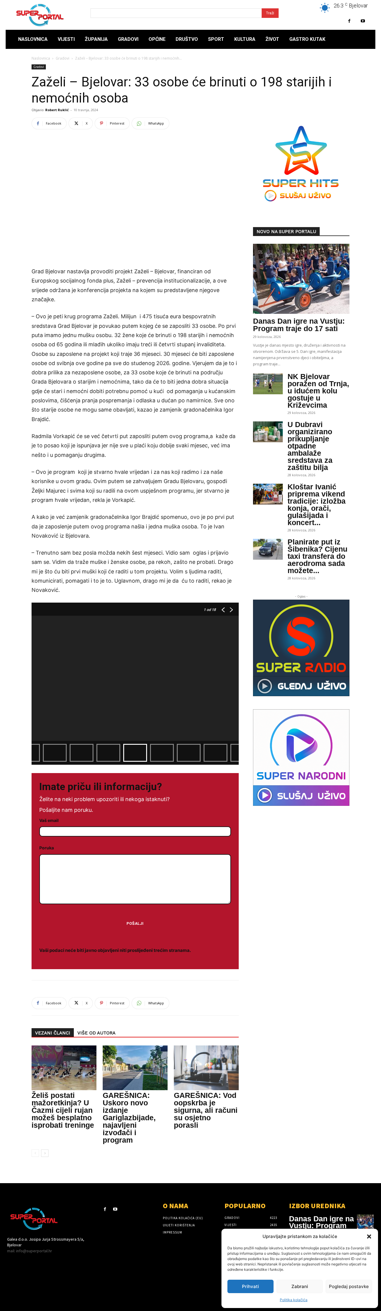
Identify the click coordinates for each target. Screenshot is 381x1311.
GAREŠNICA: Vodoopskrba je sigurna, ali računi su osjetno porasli (206, 1110)
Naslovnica (41, 58)
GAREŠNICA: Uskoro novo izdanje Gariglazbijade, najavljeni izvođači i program (129, 1117)
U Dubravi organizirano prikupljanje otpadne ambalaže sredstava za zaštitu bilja (310, 445)
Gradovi (62, 58)
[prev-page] (35, 1153)
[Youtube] (362, 21)
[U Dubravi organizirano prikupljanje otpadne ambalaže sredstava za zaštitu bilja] (268, 431)
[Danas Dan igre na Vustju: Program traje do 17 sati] (301, 279)
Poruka (46, 847)
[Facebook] (349, 21)
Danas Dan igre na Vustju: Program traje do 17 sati (299, 325)
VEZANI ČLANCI (52, 1033)
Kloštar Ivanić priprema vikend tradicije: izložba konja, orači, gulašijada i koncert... (317, 504)
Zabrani (299, 1286)
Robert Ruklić (57, 110)
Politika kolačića (293, 1300)
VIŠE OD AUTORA (96, 1033)
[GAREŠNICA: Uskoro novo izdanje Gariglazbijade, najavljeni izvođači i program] (135, 1067)
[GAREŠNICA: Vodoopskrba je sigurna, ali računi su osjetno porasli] (206, 1067)
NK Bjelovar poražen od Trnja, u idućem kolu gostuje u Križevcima (318, 390)
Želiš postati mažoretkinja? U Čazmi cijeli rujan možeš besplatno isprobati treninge (63, 1110)
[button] (369, 1236)
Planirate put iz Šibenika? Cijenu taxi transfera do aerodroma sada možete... (317, 556)
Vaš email (49, 820)
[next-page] (45, 1153)
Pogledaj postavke (349, 1286)
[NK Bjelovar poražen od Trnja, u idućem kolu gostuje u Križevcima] (268, 383)
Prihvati (250, 1286)
